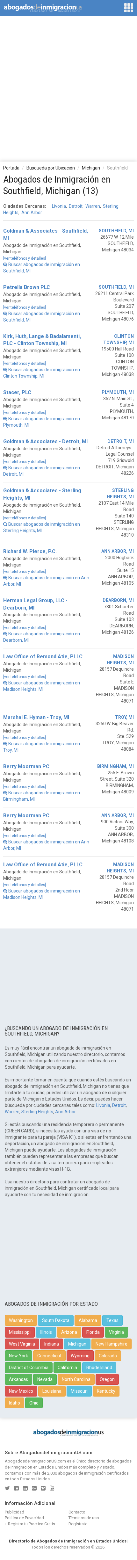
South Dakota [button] (55, 1320)
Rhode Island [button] (99, 1367)
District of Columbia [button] (28, 1367)
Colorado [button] (108, 1355)
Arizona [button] (69, 1332)
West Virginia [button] (22, 1344)
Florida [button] (93, 1332)
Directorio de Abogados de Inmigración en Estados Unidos (67, 1541)
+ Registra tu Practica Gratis (30, 1523)
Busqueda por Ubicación (50, 167)
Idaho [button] (14, 1402)
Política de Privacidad (24, 1517)
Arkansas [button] (18, 1379)
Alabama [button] (88, 1320)
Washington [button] (21, 1320)
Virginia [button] (116, 1332)
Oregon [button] (107, 1379)
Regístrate (77, 1523)
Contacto (76, 1512)
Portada (11, 167)
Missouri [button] (79, 1391)
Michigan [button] (77, 1344)
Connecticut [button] (49, 1355)
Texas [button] (112, 1320)
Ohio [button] (34, 1402)
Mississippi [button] (20, 1332)
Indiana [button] (51, 1344)
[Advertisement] (68, 88)
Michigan (91, 167)
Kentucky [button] (106, 1391)
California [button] (67, 1367)
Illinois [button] (46, 1332)
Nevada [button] (45, 1379)
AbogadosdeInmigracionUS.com (35, 1461)
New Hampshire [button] (111, 1344)
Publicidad (14, 1512)
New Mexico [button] (21, 1391)
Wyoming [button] (80, 1355)
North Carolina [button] (76, 1379)
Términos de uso (83, 1517)
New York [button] (18, 1355)
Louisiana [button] (51, 1391)
